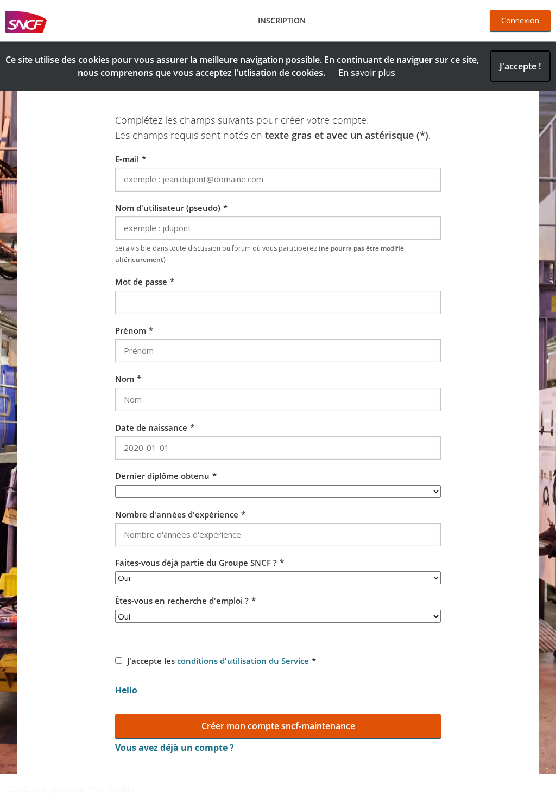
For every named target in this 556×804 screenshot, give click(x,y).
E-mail (127, 159)
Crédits (121, 788)
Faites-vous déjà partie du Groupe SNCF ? (196, 562)
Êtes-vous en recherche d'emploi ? (182, 600)
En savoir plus (366, 73)
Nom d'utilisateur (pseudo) (167, 207)
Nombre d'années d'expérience (176, 514)
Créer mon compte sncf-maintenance (278, 726)
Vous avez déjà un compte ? (174, 748)
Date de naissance (151, 427)
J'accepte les (218, 660)
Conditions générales (46, 788)
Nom (124, 378)
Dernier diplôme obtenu (162, 475)
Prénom (130, 330)
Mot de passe (141, 281)
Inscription (282, 20)
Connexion (520, 20)
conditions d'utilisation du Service (243, 660)
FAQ (96, 788)
